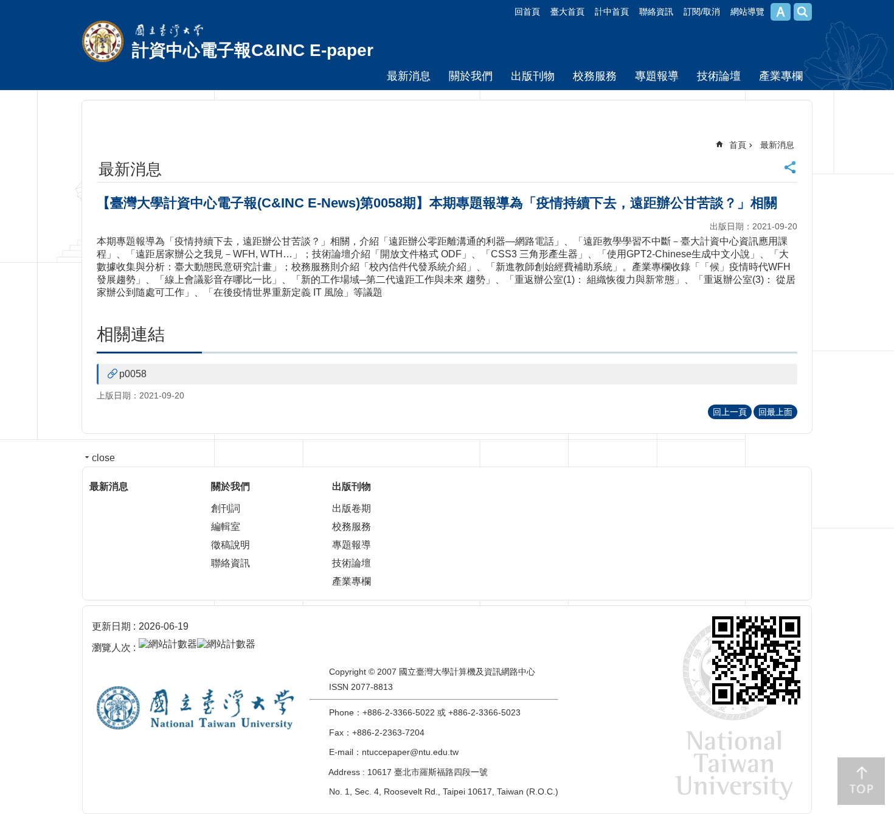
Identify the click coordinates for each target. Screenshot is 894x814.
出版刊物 (533, 76)
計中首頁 (612, 11)
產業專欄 (781, 76)
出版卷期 (351, 508)
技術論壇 (719, 76)
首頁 (737, 145)
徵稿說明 (230, 545)
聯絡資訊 (656, 11)
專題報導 (657, 76)
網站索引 (803, 12)
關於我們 (471, 76)
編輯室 (225, 526)
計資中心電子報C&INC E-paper (252, 50)
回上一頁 (730, 412)
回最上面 (775, 412)
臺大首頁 (567, 11)
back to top (861, 781)
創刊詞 (225, 508)
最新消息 (409, 76)
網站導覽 (747, 11)
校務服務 (595, 76)
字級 (781, 12)
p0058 (133, 374)
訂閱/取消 (702, 11)
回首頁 (527, 11)
